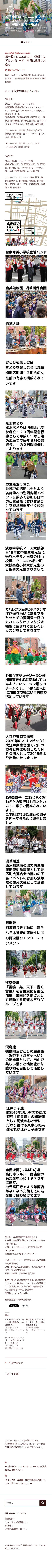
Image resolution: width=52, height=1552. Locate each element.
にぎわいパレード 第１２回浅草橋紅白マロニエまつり (14, 1322)
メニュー (27, 42)
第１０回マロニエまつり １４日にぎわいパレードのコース (14, 1340)
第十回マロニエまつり (16, 1363)
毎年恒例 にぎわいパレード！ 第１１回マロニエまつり (35, 1322)
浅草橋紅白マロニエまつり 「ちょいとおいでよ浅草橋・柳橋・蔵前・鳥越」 (25, 20)
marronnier (25, 53)
